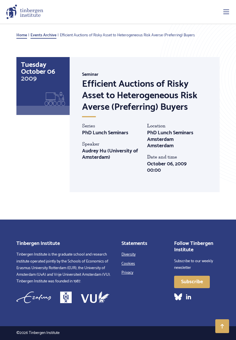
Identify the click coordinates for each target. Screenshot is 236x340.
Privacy (127, 272)
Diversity (128, 254)
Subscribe (192, 281)
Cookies (128, 263)
